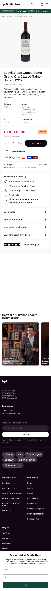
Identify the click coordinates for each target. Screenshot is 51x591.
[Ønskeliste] (37, 4)
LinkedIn (6, 548)
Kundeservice (8, 483)
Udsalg (8, 454)
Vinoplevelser (33, 498)
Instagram (6, 538)
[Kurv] (42, 4)
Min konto (6, 511)
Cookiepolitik (33, 519)
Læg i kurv (36, 143)
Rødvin (10, 17)
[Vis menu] (47, 4)
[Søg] (32, 4)
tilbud (23, 11)
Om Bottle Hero (9, 488)
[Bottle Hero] (11, 4)
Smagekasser (27, 459)
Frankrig (18, 17)
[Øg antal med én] (19, 143)
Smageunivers (12, 465)
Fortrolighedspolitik (35, 514)
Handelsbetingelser (35, 509)
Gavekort (31, 493)
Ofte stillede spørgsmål (12, 493)
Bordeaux (28, 17)
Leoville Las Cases (13, 85)
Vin (3, 17)
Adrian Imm (8, 358)
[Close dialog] (48, 553)
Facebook (6, 543)
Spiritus (9, 459)
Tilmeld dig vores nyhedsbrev (14, 423)
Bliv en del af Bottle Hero (11, 505)
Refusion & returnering (12, 498)
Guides (30, 488)
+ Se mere (8, 98)
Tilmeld (25, 435)
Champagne (34, 454)
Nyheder (31, 483)
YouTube (6, 533)
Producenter (32, 504)
